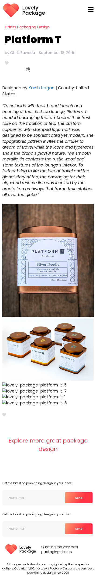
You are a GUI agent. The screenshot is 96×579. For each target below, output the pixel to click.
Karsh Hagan (42, 88)
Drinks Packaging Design (27, 27)
